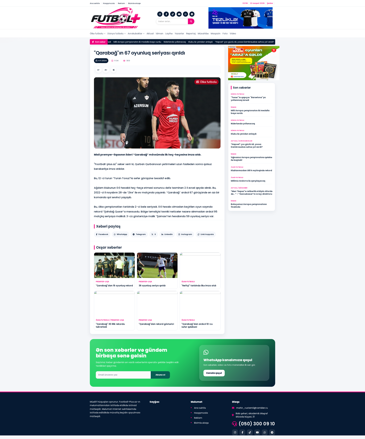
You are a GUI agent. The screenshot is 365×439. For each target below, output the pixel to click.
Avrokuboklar (135, 33)
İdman (159, 33)
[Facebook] (166, 14)
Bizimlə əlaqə (134, 3)
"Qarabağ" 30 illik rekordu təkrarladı (110, 325)
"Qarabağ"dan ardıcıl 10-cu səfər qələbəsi (197, 325)
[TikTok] (172, 14)
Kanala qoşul (214, 373)
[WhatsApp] (185, 14)
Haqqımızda (109, 3)
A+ (106, 69)
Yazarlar (179, 33)
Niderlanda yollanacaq (158, 41)
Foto (225, 33)
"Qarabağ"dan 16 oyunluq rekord (114, 285)
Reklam (121, 3)
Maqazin (215, 33)
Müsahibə (203, 33)
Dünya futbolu (115, 33)
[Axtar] (191, 21)
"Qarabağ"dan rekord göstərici (156, 324)
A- (98, 69)
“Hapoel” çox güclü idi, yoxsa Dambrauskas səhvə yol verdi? (227, 41)
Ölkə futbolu (96, 33)
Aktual (150, 33)
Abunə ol (160, 374)
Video (233, 33)
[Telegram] (191, 14)
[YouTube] (179, 14)
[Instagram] (159, 14)
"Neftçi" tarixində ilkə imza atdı (199, 285)
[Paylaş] (113, 70)
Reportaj (191, 33)
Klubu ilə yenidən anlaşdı (184, 41)
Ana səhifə (95, 3)
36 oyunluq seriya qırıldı (152, 285)
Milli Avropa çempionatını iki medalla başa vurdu (120, 41)
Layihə (169, 33)
